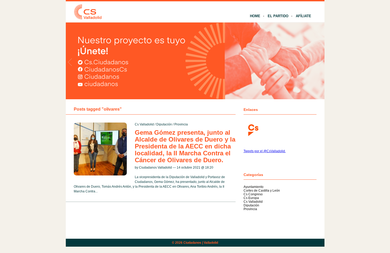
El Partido (278, 16)
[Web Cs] (253, 129)
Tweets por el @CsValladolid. (265, 151)
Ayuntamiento (253, 187)
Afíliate (303, 16)
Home (255, 16)
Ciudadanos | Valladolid (200, 243)
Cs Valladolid (144, 124)
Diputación (164, 124)
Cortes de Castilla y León (262, 190)
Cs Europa (251, 198)
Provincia (181, 124)
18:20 (209, 167)
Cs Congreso (253, 194)
